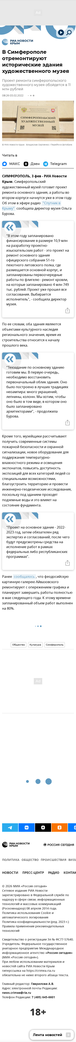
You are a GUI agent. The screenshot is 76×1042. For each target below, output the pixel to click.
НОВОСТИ (10, 873)
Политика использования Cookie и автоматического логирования (28, 915)
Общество (18, 644)
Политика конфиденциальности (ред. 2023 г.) (35, 922)
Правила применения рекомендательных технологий (33, 928)
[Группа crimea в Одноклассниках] (60, 827)
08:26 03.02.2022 (12, 95)
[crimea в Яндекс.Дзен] (43, 827)
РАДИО (53, 873)
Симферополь (54, 644)
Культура (35, 644)
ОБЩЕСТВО (30, 860)
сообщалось (24, 576)
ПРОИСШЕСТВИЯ (53, 860)
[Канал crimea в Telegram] (10, 827)
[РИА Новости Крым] (17, 42)
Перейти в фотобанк (61, 144)
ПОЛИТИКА (10, 860)
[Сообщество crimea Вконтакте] (27, 827)
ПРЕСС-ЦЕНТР (33, 873)
